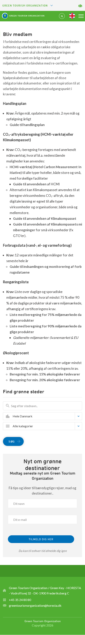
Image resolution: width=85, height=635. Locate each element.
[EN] (72, 16)
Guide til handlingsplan (27, 125)
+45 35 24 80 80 (20, 600)
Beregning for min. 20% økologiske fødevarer (45, 380)
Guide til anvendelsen (29, 184)
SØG (11, 441)
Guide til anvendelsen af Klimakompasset (44, 218)
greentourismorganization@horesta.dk (35, 605)
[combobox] (45, 416)
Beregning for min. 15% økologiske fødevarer (45, 374)
